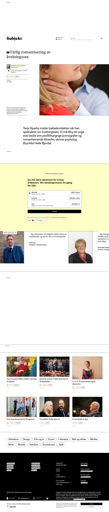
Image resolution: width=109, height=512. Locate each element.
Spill (61, 445)
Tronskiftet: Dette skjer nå (49, 419)
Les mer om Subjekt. (79, 499)
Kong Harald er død (80, 419)
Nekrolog (17, 385)
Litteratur (63, 439)
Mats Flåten (84, 482)
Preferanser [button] (91, 506)
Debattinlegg (35, 468)
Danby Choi (84, 465)
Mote (11, 445)
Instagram (10, 468)
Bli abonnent (35, 463)
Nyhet (50, 385)
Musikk (21, 445)
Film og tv (39, 439)
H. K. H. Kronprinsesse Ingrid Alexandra (83, 383)
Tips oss (34, 470)
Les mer (12, 507)
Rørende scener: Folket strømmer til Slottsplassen (53, 380)
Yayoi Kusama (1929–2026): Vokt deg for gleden (22, 380)
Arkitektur (13, 439)
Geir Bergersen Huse (87, 471)
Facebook (10, 466)
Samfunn (12, 76)
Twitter (9, 470)
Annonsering (35, 466)
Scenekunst (49, 445)
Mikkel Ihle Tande (86, 477)
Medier (94, 439)
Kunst (11, 385)
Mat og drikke (79, 439)
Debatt (17, 76)
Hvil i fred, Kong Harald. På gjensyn (20, 419)
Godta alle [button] (91, 503)
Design (26, 439)
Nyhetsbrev (11, 463)
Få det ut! (13, 72)
